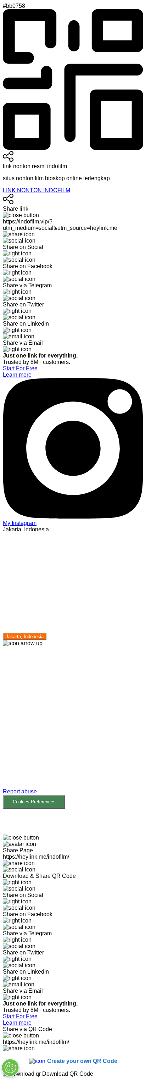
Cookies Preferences (34, 801)
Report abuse (20, 791)
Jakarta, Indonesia (25, 636)
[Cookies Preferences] (10, 1067)
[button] (73, 728)
